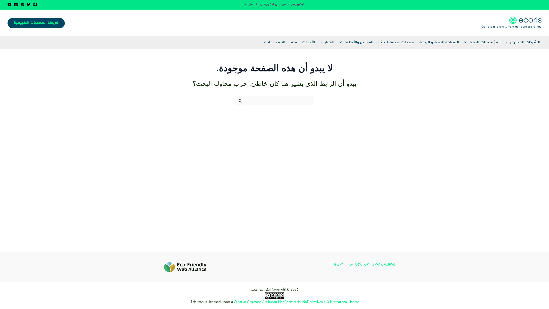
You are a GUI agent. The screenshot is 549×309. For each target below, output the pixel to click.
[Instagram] (22, 4)
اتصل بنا (250, 4)
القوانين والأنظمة (359, 43)
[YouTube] (9, 4)
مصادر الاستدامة (282, 43)
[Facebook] (35, 4)
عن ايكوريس (269, 4)
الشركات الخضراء (525, 43)
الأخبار (329, 43)
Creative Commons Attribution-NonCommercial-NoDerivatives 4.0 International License (297, 301)
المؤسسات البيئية (485, 43)
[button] (36, 23)
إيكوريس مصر (293, 4)
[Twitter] (29, 4)
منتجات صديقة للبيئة (396, 43)
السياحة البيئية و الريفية (439, 43)
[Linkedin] (16, 4)
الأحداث (308, 43)
